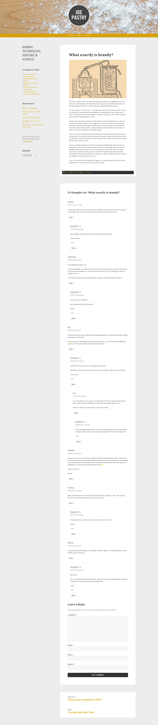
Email (71, 655)
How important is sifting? (31, 118)
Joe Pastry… (71, 35)
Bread (26, 81)
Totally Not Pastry (30, 92)
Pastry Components (31, 87)
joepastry (75, 172)
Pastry (26, 85)
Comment (72, 615)
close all (32, 74)
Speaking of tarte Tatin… (31, 121)
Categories (86, 35)
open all (25, 74)
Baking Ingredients (31, 79)
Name (71, 645)
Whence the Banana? (29, 108)
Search (79, 35)
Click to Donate (27, 141)
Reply (71, 217)
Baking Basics (29, 76)
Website (71, 664)
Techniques (28, 90)
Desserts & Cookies (30, 83)
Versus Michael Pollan (31, 94)
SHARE (88, 172)
